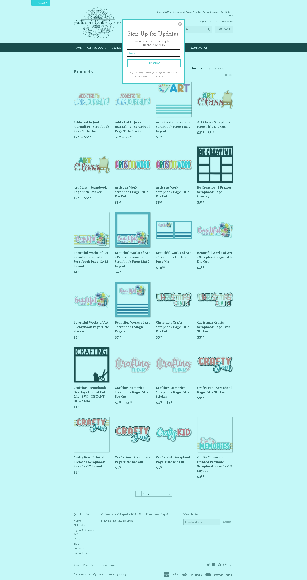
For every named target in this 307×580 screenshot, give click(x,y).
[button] (180, 24)
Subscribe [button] (154, 63)
